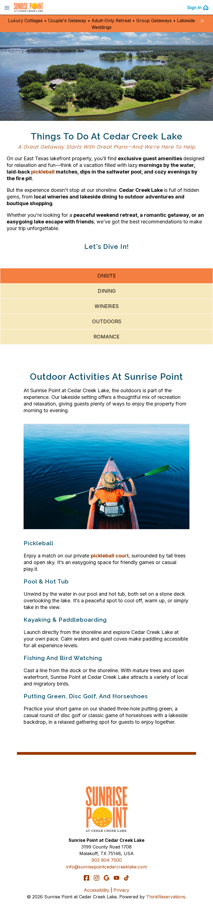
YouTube (116, 878)
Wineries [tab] (107, 306)
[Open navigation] (7, 7)
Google (106, 878)
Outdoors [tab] (106, 321)
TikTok (126, 878)
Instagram (96, 878)
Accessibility (96, 890)
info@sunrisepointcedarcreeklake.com (106, 867)
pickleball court (110, 556)
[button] (202, 21)
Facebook (86, 878)
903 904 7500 (107, 860)
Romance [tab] (106, 337)
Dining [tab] (107, 291)
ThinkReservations (165, 896)
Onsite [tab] (106, 276)
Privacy (121, 890)
